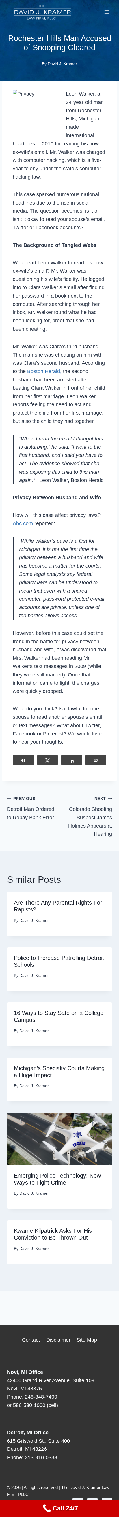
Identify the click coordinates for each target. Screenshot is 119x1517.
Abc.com (23, 523)
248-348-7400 (41, 1397)
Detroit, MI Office (28, 1432)
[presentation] (59, 1139)
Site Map (87, 1340)
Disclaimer (58, 1340)
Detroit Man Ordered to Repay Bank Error (30, 808)
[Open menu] (106, 11)
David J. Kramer (62, 63)
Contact (31, 1340)
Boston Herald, (44, 371)
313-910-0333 (41, 1457)
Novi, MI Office (25, 1372)
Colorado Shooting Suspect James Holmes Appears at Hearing (90, 816)
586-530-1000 (29, 1405)
